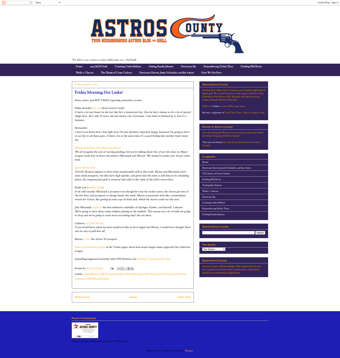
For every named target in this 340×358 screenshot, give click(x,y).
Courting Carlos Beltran (128, 66)
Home (79, 66)
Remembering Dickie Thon (218, 66)
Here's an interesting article (90, 247)
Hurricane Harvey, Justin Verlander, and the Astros (166, 73)
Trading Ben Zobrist (212, 185)
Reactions (103, 279)
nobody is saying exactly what (153, 259)
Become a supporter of (213, 112)
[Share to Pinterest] (132, 268)
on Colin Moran (94, 223)
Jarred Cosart (164, 274)
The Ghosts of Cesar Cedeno (116, 73)
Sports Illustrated (84, 168)
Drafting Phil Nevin (251, 66)
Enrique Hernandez (127, 274)
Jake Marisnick (147, 274)
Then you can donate (212, 142)
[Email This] (119, 268)
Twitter (216, 106)
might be (97, 207)
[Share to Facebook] (129, 268)
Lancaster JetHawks (86, 279)
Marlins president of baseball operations (97, 148)
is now (86, 239)
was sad (96, 108)
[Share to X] (125, 268)
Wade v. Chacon (84, 73)
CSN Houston (107, 274)
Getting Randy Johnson (161, 66)
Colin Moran (90, 274)
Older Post (184, 297)
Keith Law (179, 274)
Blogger (189, 351)
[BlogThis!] (122, 268)
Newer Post (82, 297)
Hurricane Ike (188, 66)
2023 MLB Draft (98, 66)
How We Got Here (211, 73)
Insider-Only (95, 187)
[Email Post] (111, 268)
